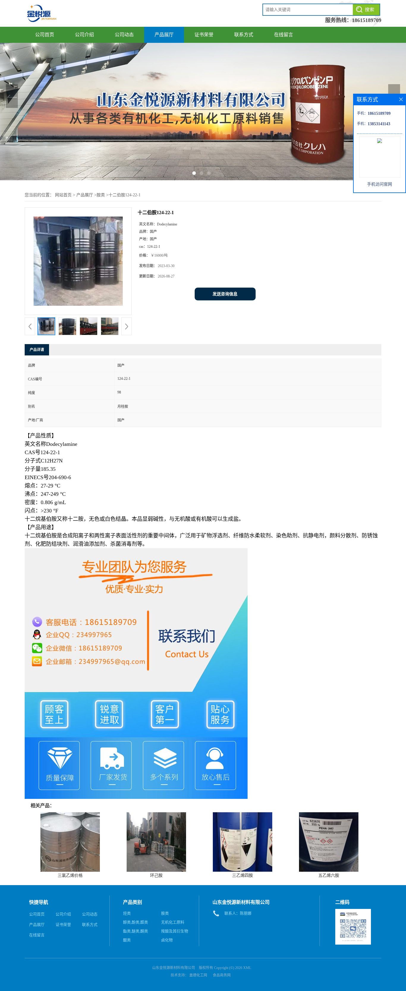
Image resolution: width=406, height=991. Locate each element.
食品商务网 (222, 975)
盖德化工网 (198, 975)
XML (247, 968)
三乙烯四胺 (242, 875)
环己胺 (156, 875)
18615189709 (366, 20)
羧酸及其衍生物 (174, 931)
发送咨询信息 (225, 294)
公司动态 (124, 34)
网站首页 (63, 195)
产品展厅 (164, 34)
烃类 (127, 913)
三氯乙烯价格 (70, 875)
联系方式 (243, 34)
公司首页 (44, 34)
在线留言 (283, 34)
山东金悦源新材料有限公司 (173, 968)
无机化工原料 (172, 922)
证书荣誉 (203, 34)
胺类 (101, 195)
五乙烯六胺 (328, 875)
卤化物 (167, 940)
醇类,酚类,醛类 (135, 922)
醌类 (127, 940)
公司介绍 (84, 34)
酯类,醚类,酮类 (135, 931)
